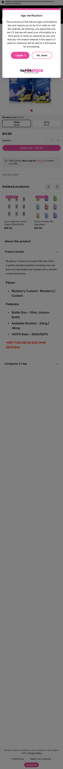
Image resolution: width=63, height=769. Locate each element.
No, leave (42, 55)
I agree (19, 55)
